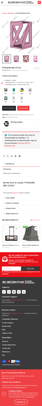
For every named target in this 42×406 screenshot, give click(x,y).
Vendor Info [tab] (11, 208)
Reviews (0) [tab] (10, 164)
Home (4, 13)
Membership (19, 114)
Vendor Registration (9, 345)
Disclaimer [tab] (10, 198)
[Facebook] (4, 292)
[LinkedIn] (24, 292)
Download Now (9, 108)
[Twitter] (9, 292)
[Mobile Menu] (2, 2)
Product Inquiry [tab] (12, 203)
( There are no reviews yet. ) (19, 70)
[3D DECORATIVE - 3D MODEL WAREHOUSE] (21, 2)
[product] (11, 234)
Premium (27, 114)
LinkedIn (11, 156)
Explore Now (20, 387)
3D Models (12, 114)
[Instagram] (19, 292)
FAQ (3, 355)
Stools (32, 114)
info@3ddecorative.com (17, 313)
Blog (3, 329)
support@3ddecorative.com (19, 300)
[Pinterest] (14, 292)
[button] (39, 2)
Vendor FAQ (6, 348)
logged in (15, 193)
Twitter (7, 156)
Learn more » (30, 397)
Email (19, 156)
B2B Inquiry (6, 352)
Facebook (4, 156)
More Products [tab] (12, 213)
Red (13, 117)
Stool (16, 117)
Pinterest (15, 156)
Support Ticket (7, 333)
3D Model (11, 13)
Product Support (7, 323)
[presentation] (4, 35)
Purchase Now (23, 108)
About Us (5, 341)
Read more (16, 229)
